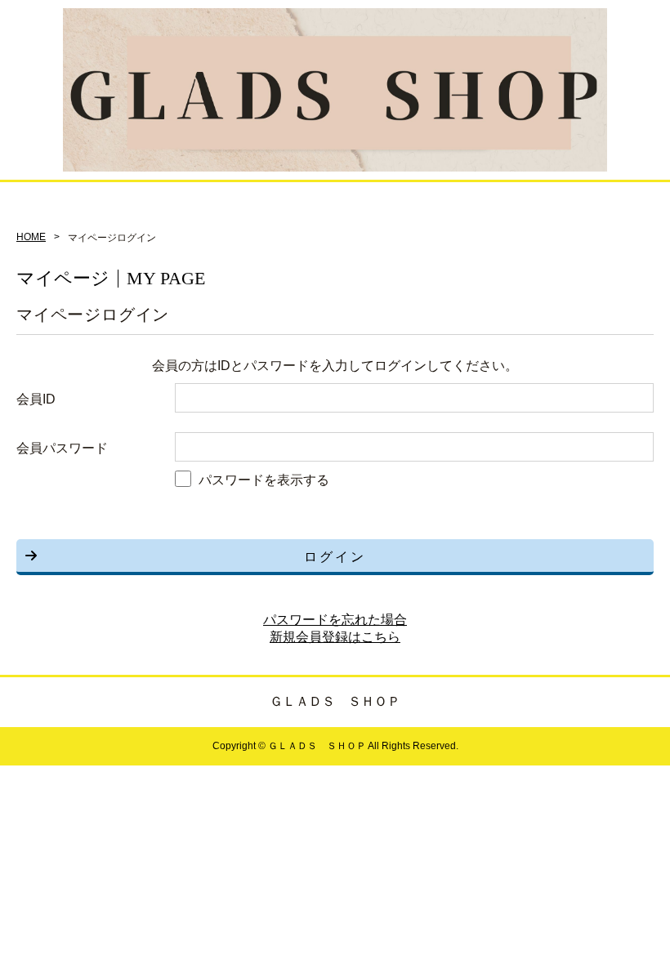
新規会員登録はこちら (335, 637)
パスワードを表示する (264, 480)
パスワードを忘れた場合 (335, 620)
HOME (31, 237)
